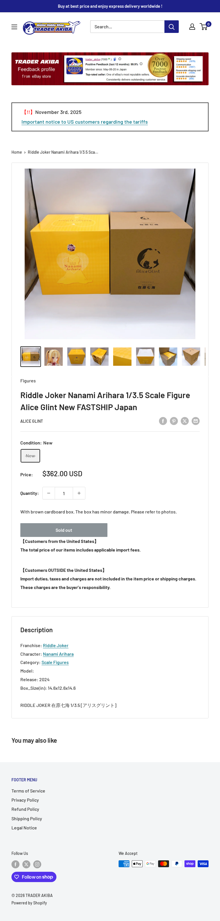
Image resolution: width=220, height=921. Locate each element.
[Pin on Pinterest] (174, 420)
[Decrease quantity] (49, 493)
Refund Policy (25, 809)
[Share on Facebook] (163, 420)
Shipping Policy (26, 818)
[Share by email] (196, 420)
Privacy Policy (25, 800)
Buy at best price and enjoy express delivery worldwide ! (110, 6)
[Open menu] (14, 27)
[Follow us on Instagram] (37, 864)
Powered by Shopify (29, 902)
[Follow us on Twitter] (26, 864)
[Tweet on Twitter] (185, 420)
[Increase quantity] (79, 493)
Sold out (64, 530)
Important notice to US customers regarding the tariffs (84, 121)
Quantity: (29, 493)
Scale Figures (55, 662)
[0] (203, 26)
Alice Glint (31, 421)
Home (16, 152)
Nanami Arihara (58, 654)
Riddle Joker (55, 645)
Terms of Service (28, 790)
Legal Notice (24, 827)
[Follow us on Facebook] (15, 864)
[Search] (171, 26)
